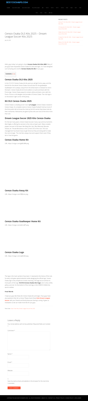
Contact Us (51, 398)
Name (10, 354)
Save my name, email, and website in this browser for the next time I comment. (28, 382)
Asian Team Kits (15, 308)
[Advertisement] (29, 22)
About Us (44, 398)
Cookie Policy (69, 398)
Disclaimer (78, 398)
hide (13, 74)
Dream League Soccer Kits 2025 (27, 308)
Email (10, 362)
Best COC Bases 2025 (17, 2)
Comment (11, 330)
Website (10, 370)
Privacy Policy (60, 398)
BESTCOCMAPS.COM (22, 398)
